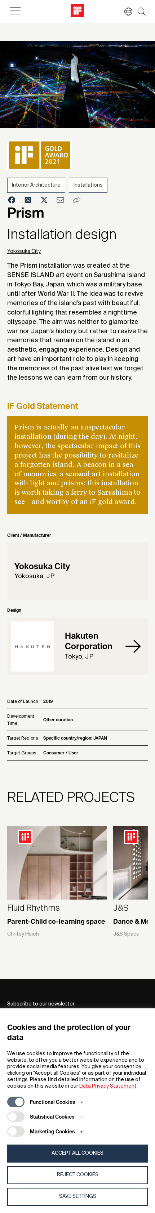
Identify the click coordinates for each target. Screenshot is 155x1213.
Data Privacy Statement (108, 1086)
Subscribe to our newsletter (41, 1004)
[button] (124, 11)
